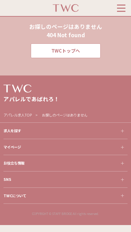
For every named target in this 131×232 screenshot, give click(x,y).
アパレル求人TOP (17, 115)
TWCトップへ (65, 50)
